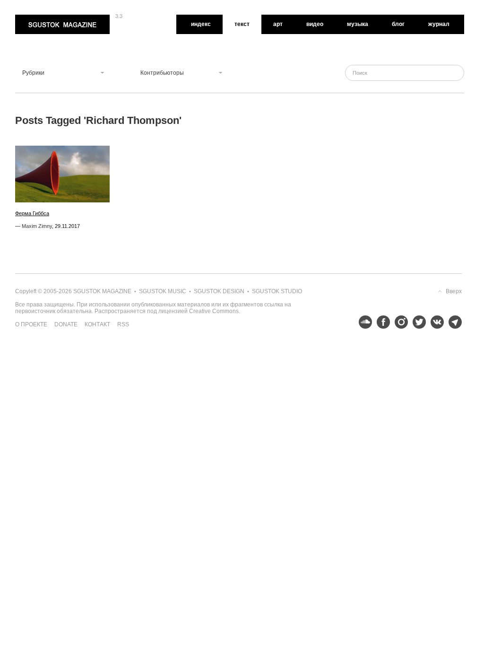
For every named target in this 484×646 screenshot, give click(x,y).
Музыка (357, 24)
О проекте (31, 324)
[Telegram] (453, 322)
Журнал (438, 24)
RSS (123, 324)
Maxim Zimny (37, 226)
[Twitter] (417, 322)
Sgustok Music (162, 291)
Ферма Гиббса (32, 213)
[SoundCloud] (363, 322)
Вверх (454, 291)
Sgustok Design (219, 291)
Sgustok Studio (277, 291)
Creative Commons (214, 311)
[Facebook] (381, 322)
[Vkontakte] (435, 322)
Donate (66, 324)
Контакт (97, 324)
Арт (278, 24)
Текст (242, 24)
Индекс (201, 24)
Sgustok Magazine (39, 18)
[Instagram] (399, 322)
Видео (314, 24)
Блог (398, 24)
